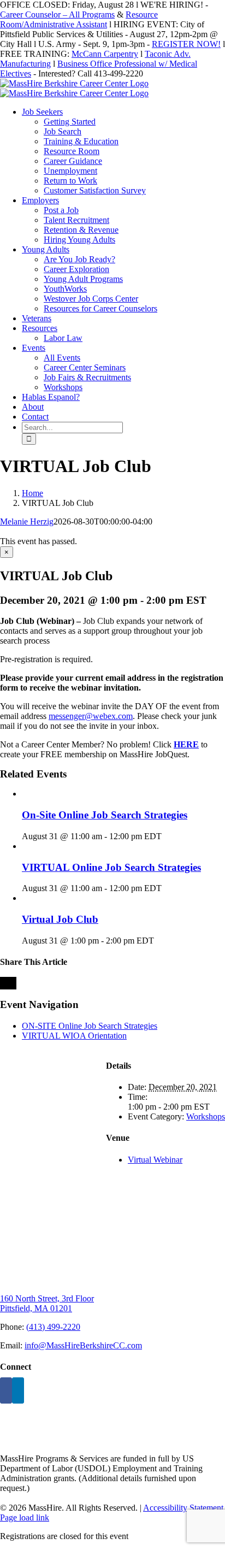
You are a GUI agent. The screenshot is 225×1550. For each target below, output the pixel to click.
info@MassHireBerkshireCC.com (83, 1345)
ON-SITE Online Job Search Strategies (89, 1025)
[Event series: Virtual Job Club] (160, 940)
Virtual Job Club (60, 919)
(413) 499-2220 (53, 1326)
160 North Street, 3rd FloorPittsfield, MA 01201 (47, 1303)
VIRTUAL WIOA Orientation (74, 1035)
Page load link (24, 1517)
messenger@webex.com (91, 716)
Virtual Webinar (155, 1159)
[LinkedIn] (18, 1390)
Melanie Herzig (27, 521)
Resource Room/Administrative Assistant (79, 19)
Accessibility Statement (183, 1507)
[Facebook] (6, 1390)
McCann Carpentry (105, 53)
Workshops (205, 1116)
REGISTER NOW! (186, 44)
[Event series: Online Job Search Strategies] (167, 836)
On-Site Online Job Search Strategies (104, 815)
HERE (186, 744)
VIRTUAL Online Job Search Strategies (111, 867)
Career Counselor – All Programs (57, 14)
